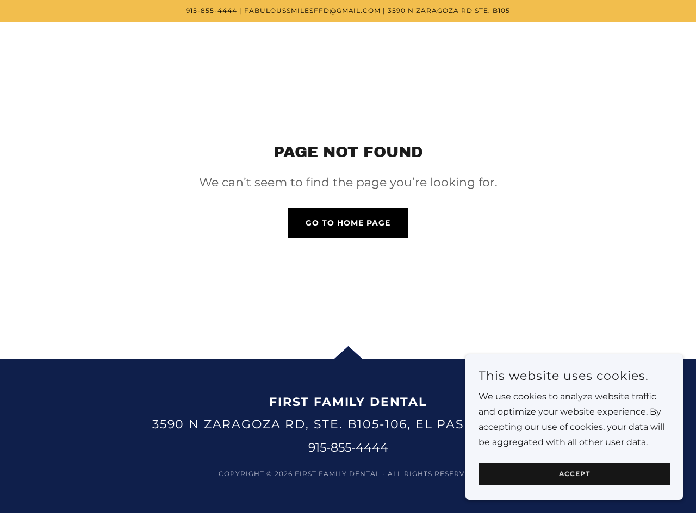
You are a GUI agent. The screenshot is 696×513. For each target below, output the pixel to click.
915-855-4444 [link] (348, 447)
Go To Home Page (348, 223)
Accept (574, 474)
